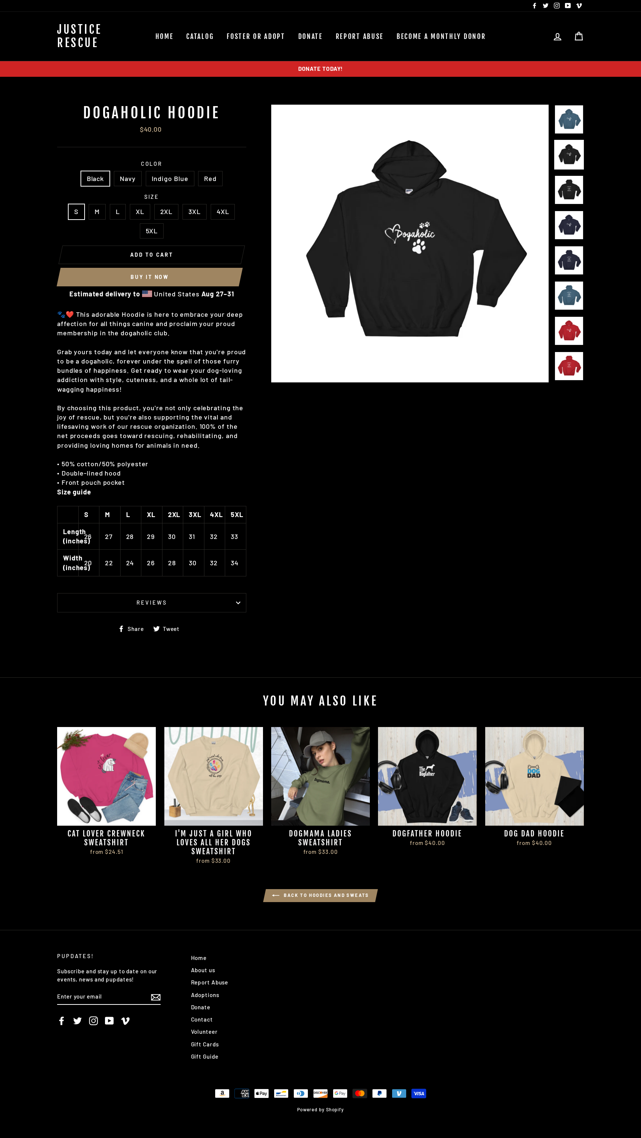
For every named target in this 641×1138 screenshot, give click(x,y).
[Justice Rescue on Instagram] (93, 1020)
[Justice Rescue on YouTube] (109, 1020)
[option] (320, 69)
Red (210, 178)
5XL (152, 231)
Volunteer (204, 1031)
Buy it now (150, 277)
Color (151, 164)
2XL (166, 211)
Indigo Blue (170, 178)
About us (203, 970)
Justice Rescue (79, 36)
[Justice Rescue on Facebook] (61, 1020)
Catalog (200, 36)
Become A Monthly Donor (441, 36)
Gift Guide (204, 1056)
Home (164, 36)
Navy (128, 178)
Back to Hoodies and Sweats (325, 895)
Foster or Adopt (256, 36)
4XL (223, 211)
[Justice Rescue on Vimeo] (125, 1020)
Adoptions (205, 994)
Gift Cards (205, 1044)
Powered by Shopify (320, 1109)
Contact (202, 1019)
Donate (310, 36)
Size (152, 197)
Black (95, 178)
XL (140, 211)
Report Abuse (360, 36)
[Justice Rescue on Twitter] (77, 1020)
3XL (194, 211)
